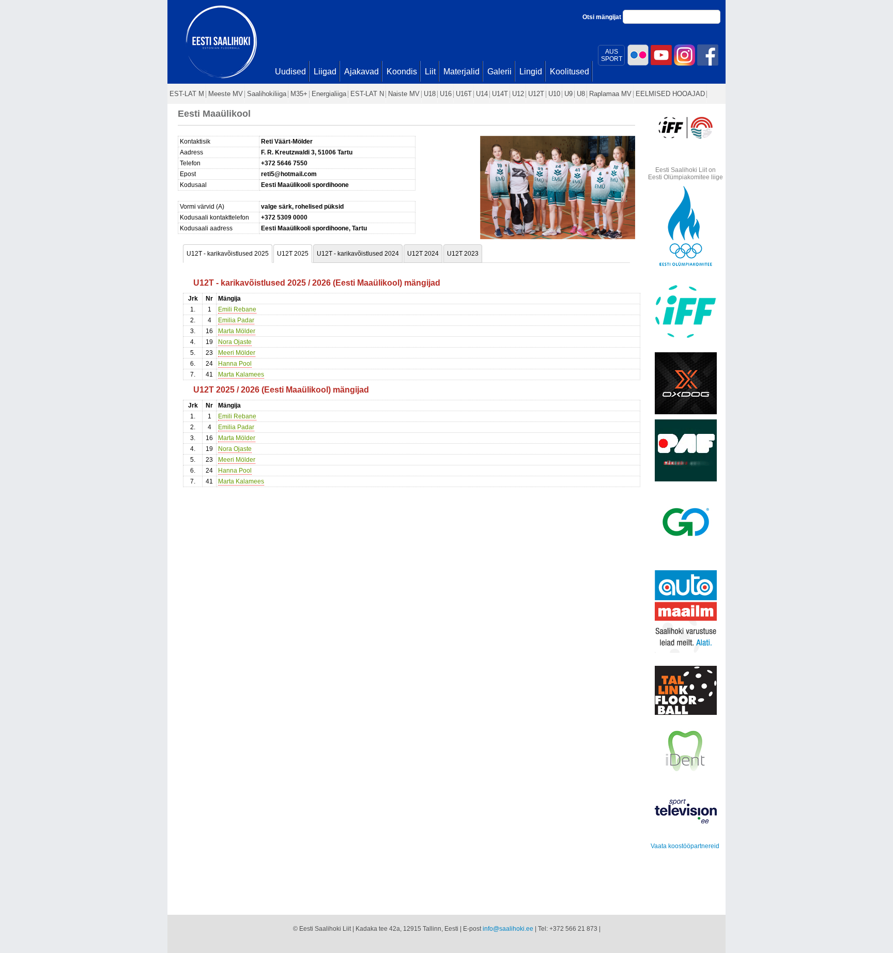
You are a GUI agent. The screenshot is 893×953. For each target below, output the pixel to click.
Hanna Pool (235, 363)
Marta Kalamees (241, 374)
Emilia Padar (236, 320)
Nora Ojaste (235, 342)
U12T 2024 (423, 253)
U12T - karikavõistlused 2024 (358, 253)
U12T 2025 (293, 253)
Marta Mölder (236, 331)
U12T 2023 (463, 253)
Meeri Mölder (236, 352)
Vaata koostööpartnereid (685, 846)
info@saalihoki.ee (508, 928)
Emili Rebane (237, 309)
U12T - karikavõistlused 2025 (228, 253)
